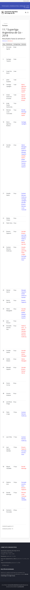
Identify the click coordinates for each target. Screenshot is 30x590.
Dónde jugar (22, 6)
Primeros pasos (5, 6)
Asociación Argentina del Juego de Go (17, 585)
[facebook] (10, 3)
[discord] (18, 3)
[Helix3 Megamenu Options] (27, 12)
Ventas (27, 7)
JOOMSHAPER (21, 586)
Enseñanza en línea (14, 6)
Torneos (5, 23)
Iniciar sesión (26, 1)
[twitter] (12, 3)
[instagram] (15, 3)
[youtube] (13, 3)
